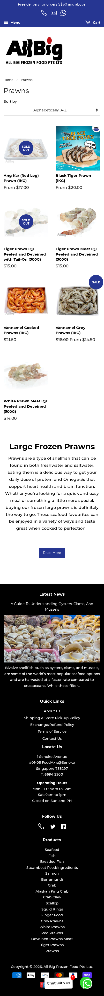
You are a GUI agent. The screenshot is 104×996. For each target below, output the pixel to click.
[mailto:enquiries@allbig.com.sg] (54, 14)
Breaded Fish (52, 861)
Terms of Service (52, 731)
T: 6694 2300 (52, 774)
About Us (52, 711)
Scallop (52, 903)
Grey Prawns (52, 921)
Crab (52, 885)
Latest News (52, 594)
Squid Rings (52, 909)
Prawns (52, 951)
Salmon (52, 873)
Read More (52, 553)
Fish (52, 856)
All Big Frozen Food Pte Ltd (68, 967)
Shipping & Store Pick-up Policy (52, 718)
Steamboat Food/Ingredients (52, 867)
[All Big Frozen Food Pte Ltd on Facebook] (63, 827)
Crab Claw (52, 897)
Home (8, 80)
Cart (96, 22)
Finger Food (52, 915)
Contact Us (52, 738)
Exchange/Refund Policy (52, 725)
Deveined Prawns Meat (52, 939)
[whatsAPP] (64, 14)
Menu (15, 22)
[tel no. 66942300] (44, 14)
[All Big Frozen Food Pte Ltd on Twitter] (53, 827)
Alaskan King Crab (52, 891)
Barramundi (52, 879)
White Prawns (52, 927)
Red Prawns (52, 933)
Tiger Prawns (52, 945)
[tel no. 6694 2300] (41, 828)
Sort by (10, 101)
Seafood (52, 850)
